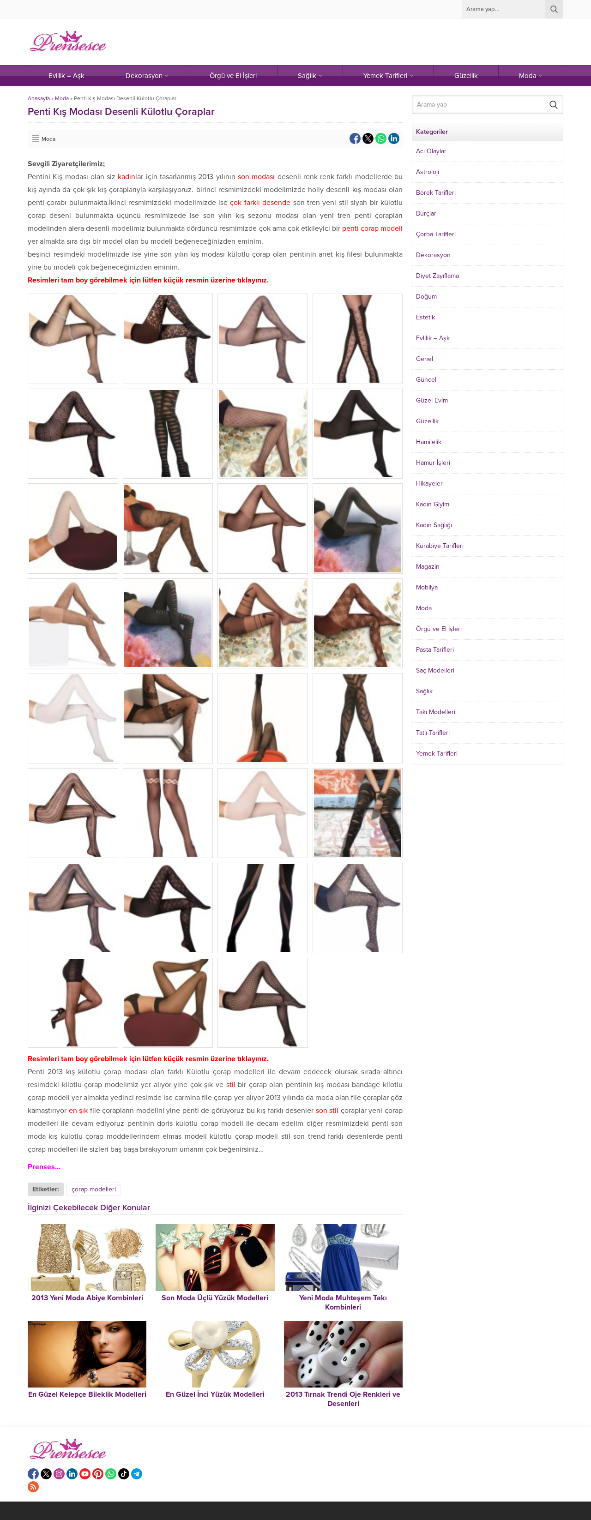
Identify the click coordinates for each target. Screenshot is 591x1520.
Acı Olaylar (431, 151)
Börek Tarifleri (436, 193)
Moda (62, 98)
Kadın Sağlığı (434, 525)
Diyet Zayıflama (437, 276)
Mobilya (427, 587)
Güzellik (427, 421)
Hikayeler (429, 483)
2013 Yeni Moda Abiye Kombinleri (87, 1298)
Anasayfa (39, 98)
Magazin (428, 567)
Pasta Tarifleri (435, 650)
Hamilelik (428, 442)
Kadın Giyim (432, 504)
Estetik (425, 317)
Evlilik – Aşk (433, 338)
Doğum (426, 296)
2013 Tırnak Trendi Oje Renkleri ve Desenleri (343, 1399)
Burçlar (426, 213)
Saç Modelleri (435, 670)
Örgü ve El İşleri (439, 629)
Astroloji (427, 172)
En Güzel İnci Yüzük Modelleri (215, 1394)
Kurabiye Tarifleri (440, 546)
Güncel (426, 380)
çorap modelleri (94, 1189)
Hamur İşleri (433, 463)
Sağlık (424, 691)
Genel (424, 359)
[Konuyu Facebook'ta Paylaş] (355, 138)
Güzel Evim (432, 400)
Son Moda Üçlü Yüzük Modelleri (215, 1298)
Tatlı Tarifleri (433, 733)
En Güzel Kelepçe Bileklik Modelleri (87, 1394)
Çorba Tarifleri (436, 234)
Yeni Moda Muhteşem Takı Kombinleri (343, 1302)
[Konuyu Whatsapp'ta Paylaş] (380, 138)
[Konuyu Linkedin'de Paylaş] (393, 138)
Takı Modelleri (435, 712)
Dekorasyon (433, 255)
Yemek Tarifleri (437, 753)
